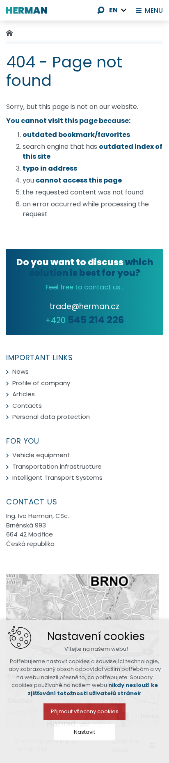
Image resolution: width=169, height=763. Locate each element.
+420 (84, 320)
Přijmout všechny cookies (85, 711)
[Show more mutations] (124, 10)
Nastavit (84, 732)
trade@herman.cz (84, 306)
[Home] (11, 32)
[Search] (101, 10)
